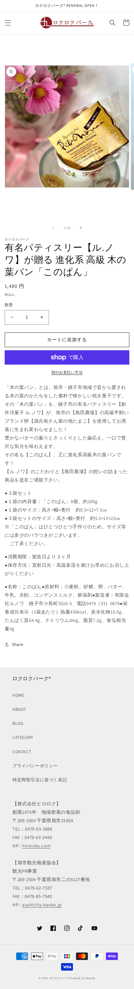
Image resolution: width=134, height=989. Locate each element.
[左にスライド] (53, 228)
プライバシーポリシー (35, 765)
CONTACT (21, 751)
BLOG (17, 723)
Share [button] (17, 644)
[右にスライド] (81, 228)
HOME (18, 695)
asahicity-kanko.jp (42, 905)
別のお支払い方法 (67, 372)
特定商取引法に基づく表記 (39, 780)
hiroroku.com (36, 846)
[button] (8, 23)
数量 (9, 305)
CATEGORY (22, 737)
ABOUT (19, 709)
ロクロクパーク (58, 978)
